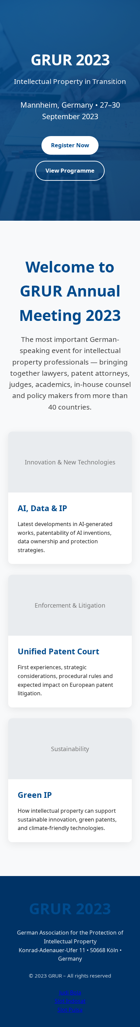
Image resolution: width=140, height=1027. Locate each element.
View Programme (70, 170)
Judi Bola (70, 992)
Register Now (70, 145)
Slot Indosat (70, 1001)
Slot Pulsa (70, 1009)
